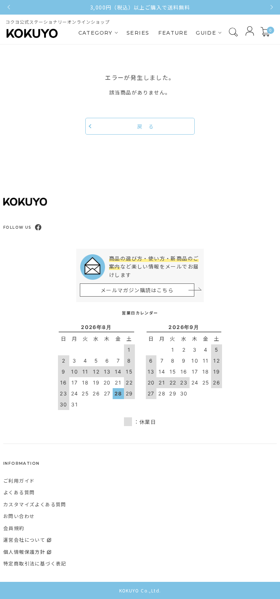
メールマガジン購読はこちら (137, 290)
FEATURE (173, 33)
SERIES (138, 33)
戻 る (145, 126)
